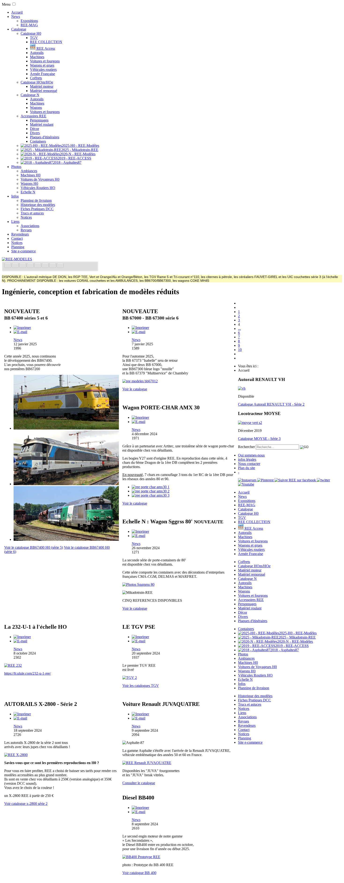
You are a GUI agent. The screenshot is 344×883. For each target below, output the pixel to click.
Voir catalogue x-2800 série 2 (26, 804)
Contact (17, 238)
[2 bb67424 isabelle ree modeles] (66, 484)
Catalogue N (30, 95)
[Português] (45, 266)
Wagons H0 (29, 184)
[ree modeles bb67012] (140, 381)
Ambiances (29, 171)
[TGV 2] (129, 678)
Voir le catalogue (134, 389)
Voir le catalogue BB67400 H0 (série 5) (33, 547)
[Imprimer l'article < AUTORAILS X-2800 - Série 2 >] (22, 714)
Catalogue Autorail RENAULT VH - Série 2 (271, 404)
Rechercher (246, 447)
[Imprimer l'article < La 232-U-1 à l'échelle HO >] (22, 637)
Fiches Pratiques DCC (37, 209)
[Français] (8, 266)
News (15, 17)
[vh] (241, 388)
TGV (34, 38)
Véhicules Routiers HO (38, 188)
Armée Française (42, 74)
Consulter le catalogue (138, 783)
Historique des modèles (38, 205)
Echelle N (28, 192)
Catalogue (18, 29)
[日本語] (60, 266)
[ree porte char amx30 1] (150, 487)
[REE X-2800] (16, 755)
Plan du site (246, 468)
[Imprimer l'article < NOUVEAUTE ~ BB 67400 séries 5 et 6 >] (22, 328)
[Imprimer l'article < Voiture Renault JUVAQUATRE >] (140, 714)
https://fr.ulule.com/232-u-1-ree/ (27, 673)
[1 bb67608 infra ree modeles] (66, 428)
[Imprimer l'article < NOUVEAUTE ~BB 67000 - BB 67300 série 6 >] (140, 328)
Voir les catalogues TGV (140, 686)
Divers (35, 133)
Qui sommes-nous (251, 455)
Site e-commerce (23, 251)
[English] (15, 266)
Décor (34, 129)
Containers (38, 141)
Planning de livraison (36, 200)
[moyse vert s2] (250, 423)
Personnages (39, 120)
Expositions (29, 21)
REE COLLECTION (46, 42)
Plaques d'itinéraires (44, 137)
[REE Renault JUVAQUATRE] (146, 763)
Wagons (36, 108)
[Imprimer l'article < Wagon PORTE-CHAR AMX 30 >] (140, 417)
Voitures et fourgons (45, 61)
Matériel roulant (41, 124)
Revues (26, 230)
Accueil (17, 12)
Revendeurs (20, 234)
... (239, 329)
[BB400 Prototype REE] (141, 857)
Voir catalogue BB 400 (139, 873)
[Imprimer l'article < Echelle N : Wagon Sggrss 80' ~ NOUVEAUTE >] (140, 531)
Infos (15, 196)
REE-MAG (29, 25)
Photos (16, 167)
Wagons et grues (42, 65)
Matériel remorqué (43, 91)
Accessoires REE (33, 116)
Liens (15, 222)
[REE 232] (13, 665)
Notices (26, 217)
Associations (30, 226)
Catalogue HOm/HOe (37, 82)
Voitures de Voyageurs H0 (40, 179)
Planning (17, 247)
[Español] (38, 266)
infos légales (247, 459)
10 (240, 350)
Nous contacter (249, 464)
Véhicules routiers (43, 70)
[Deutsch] (23, 266)
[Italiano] (30, 266)
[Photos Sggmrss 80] (138, 584)
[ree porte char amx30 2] (150, 491)
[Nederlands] (53, 266)
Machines (37, 57)
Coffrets (36, 78)
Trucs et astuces (32, 213)
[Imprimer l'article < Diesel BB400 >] (140, 808)
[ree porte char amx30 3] (150, 495)
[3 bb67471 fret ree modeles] (66, 539)
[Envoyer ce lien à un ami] (20, 332)
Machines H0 (30, 175)
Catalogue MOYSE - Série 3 (259, 439)
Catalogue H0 (31, 33)
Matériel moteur (41, 86)
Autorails (37, 53)
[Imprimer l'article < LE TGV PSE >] (140, 637)
